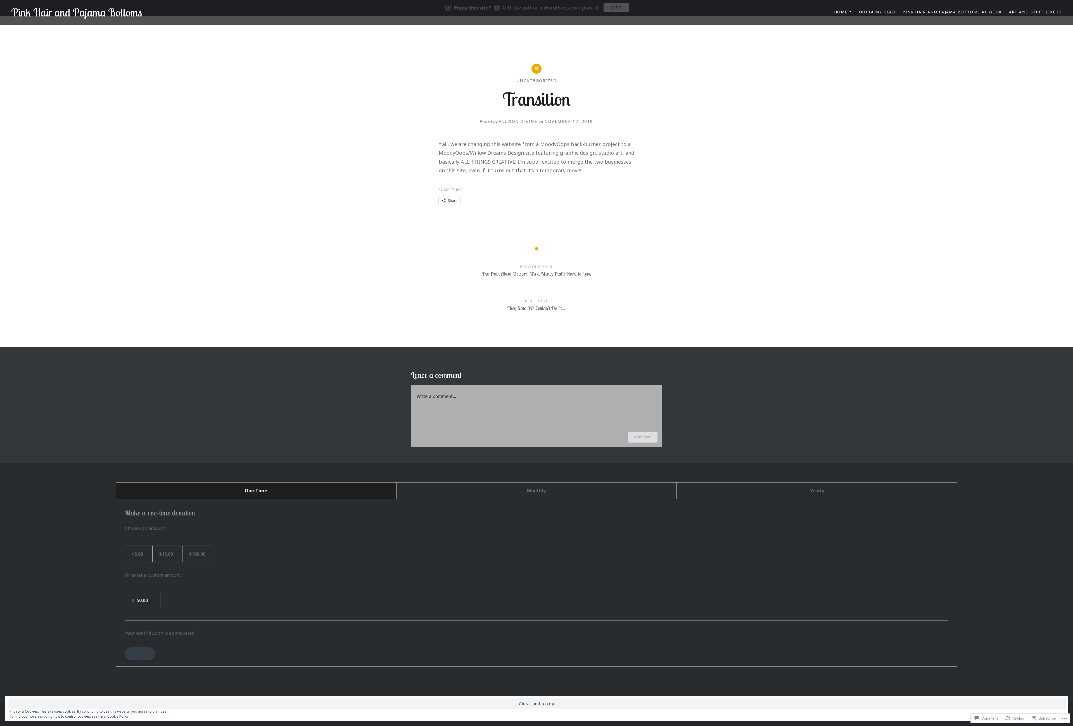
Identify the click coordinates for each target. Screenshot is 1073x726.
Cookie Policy (118, 716)
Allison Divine (518, 121)
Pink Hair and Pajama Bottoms (76, 12)
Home (841, 12)
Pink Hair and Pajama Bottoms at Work (952, 12)
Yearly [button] (817, 491)
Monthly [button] (536, 491)
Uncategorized (536, 80)
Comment (643, 436)
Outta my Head (877, 12)
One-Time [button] (256, 491)
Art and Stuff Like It (1035, 12)
